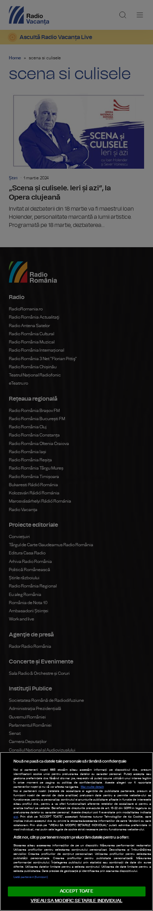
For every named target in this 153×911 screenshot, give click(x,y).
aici (16, 816)
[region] (76, 831)
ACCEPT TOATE (76, 891)
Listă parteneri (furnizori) (31, 877)
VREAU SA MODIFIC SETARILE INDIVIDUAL (76, 901)
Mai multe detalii (92, 787)
